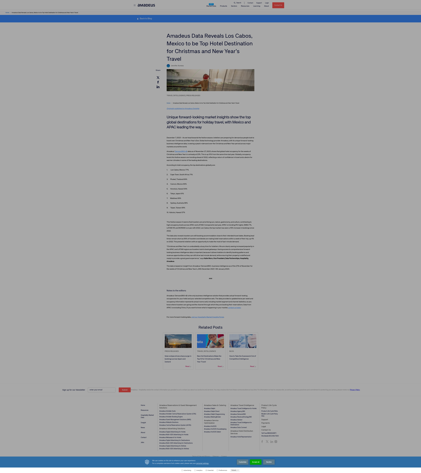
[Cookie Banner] (210, 465)
